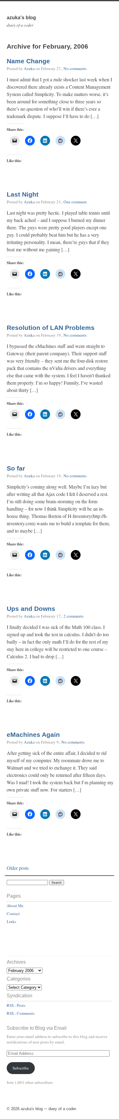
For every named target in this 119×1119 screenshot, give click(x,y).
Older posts (18, 868)
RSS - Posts (16, 1005)
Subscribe (21, 1068)
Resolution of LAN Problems (51, 327)
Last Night (22, 194)
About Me (15, 905)
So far (16, 468)
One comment (75, 202)
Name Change (28, 61)
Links (11, 921)
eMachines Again (33, 734)
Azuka (29, 68)
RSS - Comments (20, 1013)
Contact (13, 913)
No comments (74, 68)
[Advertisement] (42, 943)
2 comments (73, 616)
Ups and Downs (31, 608)
